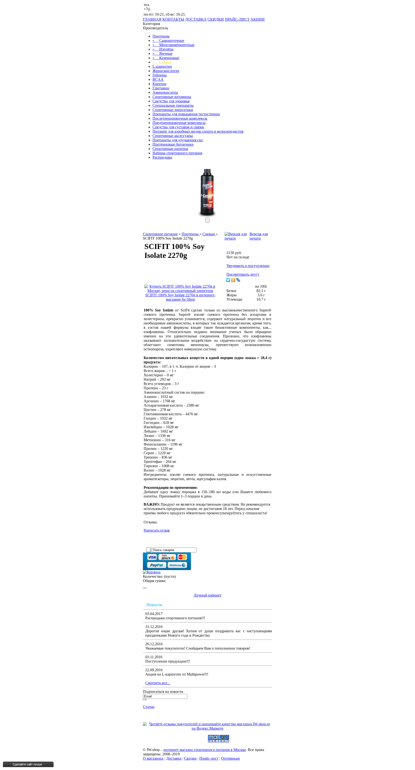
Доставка (173, 758)
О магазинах (153, 758)
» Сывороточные (168, 40)
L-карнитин (162, 66)
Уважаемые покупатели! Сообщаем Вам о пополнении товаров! (197, 648)
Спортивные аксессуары (173, 136)
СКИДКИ (216, 19)
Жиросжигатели (166, 71)
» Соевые (162, 62)
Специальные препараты (173, 105)
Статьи (148, 707)
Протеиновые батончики (173, 144)
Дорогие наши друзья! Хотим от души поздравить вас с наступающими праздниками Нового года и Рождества (208, 633)
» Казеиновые (166, 58)
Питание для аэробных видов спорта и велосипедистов (198, 131)
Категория (151, 24)
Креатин (159, 84)
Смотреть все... (157, 683)
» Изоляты (163, 49)
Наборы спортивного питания (177, 153)
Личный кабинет (207, 595)
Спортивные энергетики (173, 110)
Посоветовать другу (242, 274)
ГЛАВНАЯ (152, 19)
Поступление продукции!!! (167, 661)
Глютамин (161, 88)
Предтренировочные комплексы (179, 123)
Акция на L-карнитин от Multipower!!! (176, 674)
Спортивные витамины (172, 97)
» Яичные (162, 53)
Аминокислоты (165, 92)
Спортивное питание (160, 234)
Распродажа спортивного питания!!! (175, 618)
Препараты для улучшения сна (178, 140)
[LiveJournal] (238, 280)
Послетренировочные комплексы (180, 118)
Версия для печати (259, 236)
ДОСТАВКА (196, 19)
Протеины (161, 36)
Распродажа (162, 157)
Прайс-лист (208, 758)
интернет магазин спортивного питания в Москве (205, 750)
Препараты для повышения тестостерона (186, 114)
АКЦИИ (257, 19)
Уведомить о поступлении (247, 266)
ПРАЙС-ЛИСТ (237, 19)
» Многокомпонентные (174, 45)
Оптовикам (230, 758)
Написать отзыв (157, 530)
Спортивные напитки (170, 149)
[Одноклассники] (233, 280)
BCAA (158, 79)
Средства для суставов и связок (178, 127)
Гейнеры (160, 75)
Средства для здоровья (171, 101)
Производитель (155, 28)
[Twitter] (228, 280)
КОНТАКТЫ (173, 19)
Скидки (190, 758)
